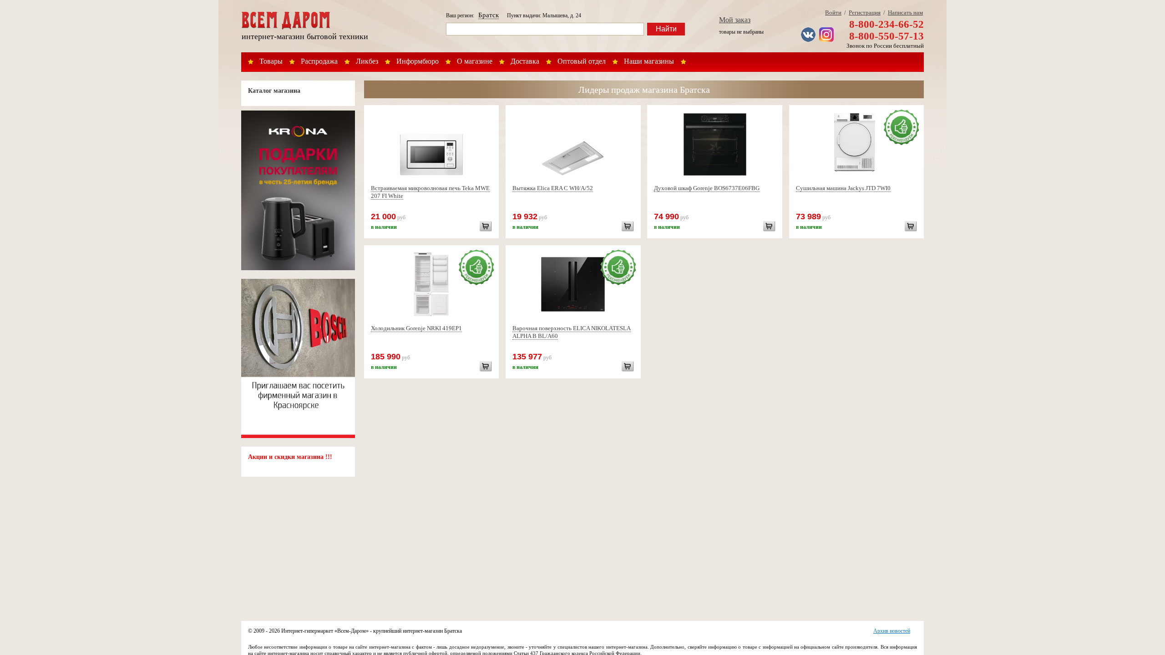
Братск (488, 15)
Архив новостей (891, 631)
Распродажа (319, 61)
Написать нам (905, 12)
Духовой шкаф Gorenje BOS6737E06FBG (707, 188)
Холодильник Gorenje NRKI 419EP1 (416, 328)
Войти (833, 12)
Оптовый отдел (581, 61)
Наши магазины (649, 61)
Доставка (525, 61)
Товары (271, 61)
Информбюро (417, 61)
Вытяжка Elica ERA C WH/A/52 (552, 188)
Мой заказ (734, 20)
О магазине (474, 61)
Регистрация (865, 12)
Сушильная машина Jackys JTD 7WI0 (843, 188)
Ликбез (367, 61)
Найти (666, 29)
